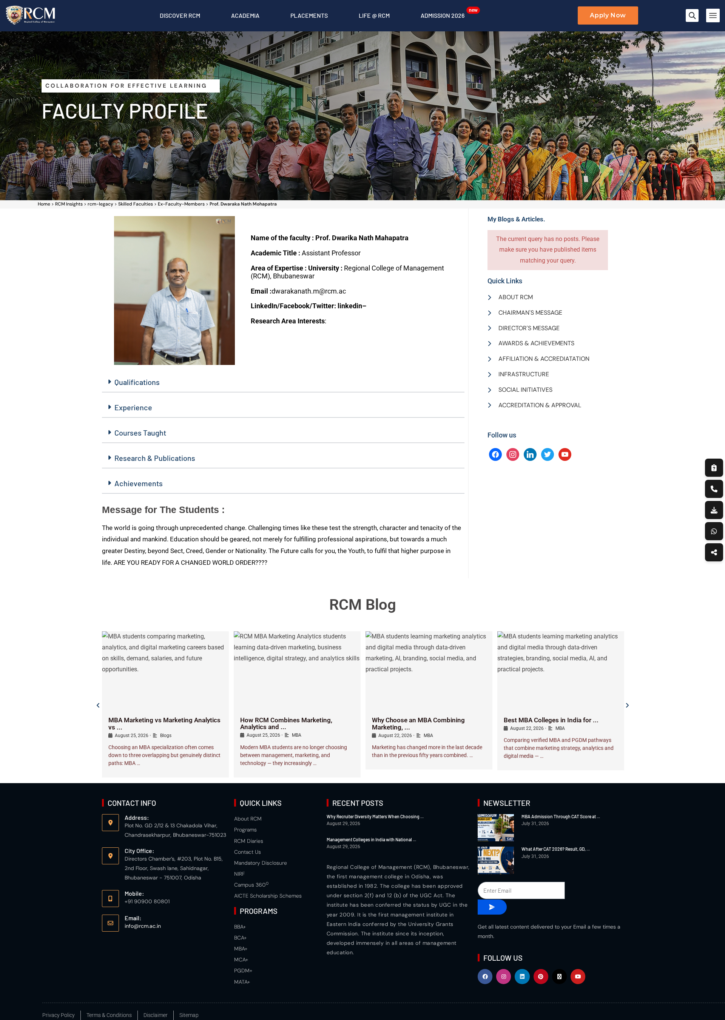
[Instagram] (512, 453)
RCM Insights (69, 204)
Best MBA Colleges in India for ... (551, 720)
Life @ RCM (374, 15)
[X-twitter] (559, 976)
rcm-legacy (100, 204)
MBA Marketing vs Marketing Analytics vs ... (164, 723)
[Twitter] (547, 453)
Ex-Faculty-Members (181, 204)
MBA (296, 735)
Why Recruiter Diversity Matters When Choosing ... (375, 816)
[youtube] (564, 453)
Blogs (165, 735)
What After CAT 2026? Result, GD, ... (555, 849)
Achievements (138, 483)
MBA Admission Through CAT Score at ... (560, 816)
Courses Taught (140, 432)
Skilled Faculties (135, 204)
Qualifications (137, 381)
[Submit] (492, 907)
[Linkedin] (522, 976)
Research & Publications (154, 457)
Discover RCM (180, 15)
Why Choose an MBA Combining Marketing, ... (418, 723)
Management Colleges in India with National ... (371, 839)
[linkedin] (530, 453)
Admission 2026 (442, 15)
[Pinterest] (541, 976)
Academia (245, 15)
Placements (309, 15)
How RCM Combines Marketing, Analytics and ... (286, 723)
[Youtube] (578, 976)
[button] (692, 15)
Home (44, 204)
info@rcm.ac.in (143, 926)
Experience (133, 407)
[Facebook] (495, 453)
